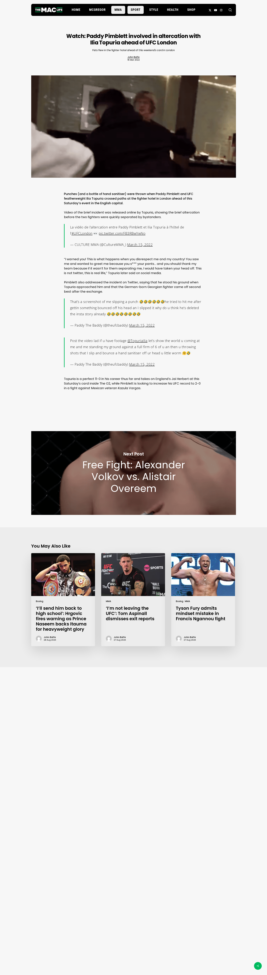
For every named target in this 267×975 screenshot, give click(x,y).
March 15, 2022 (140, 244)
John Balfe (133, 57)
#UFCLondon (82, 233)
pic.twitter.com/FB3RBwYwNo (122, 233)
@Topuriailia (137, 340)
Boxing (39, 601)
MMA (108, 601)
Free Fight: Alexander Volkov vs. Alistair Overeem (133, 473)
